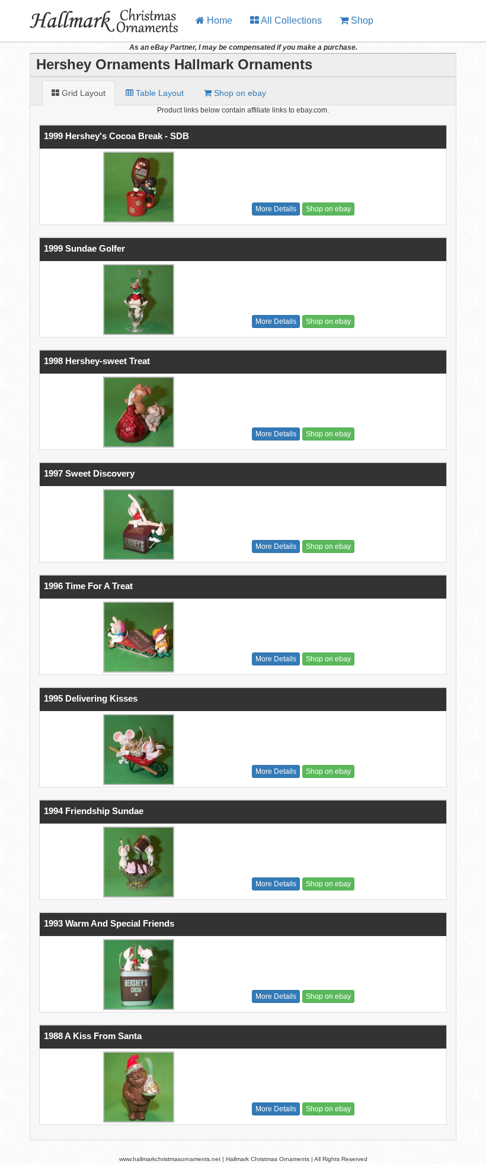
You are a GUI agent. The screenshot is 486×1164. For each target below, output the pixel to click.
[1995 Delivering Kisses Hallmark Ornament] (137, 749)
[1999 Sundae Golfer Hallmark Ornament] (137, 299)
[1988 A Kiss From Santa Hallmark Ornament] (137, 1087)
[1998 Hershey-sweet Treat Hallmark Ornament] (137, 412)
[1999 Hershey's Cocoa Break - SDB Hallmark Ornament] (137, 187)
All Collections (290, 20)
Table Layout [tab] (158, 93)
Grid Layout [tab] (82, 93)
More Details (275, 209)
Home (218, 20)
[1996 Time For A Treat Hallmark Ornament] (137, 637)
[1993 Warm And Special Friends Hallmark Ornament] (137, 974)
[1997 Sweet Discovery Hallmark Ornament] (137, 524)
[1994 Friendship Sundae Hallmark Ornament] (137, 862)
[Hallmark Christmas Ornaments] (93, 15)
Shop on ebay (328, 209)
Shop (360, 20)
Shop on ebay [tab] (239, 93)
